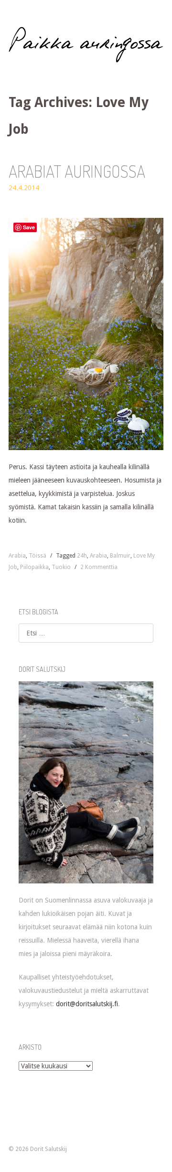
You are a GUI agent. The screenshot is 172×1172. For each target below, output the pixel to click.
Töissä (37, 555)
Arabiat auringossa (77, 171)
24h (82, 555)
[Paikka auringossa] (86, 45)
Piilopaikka (34, 567)
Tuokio (61, 567)
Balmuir (120, 555)
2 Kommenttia (99, 567)
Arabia (17, 555)
